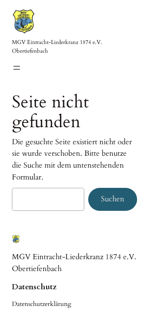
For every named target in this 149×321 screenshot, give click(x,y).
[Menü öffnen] (16, 68)
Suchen (112, 199)
